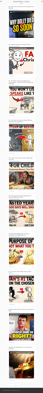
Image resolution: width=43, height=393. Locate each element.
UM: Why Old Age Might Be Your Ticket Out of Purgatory (20, 348)
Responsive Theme (17, 390)
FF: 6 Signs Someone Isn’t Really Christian (20, 44)
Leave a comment (11, 39)
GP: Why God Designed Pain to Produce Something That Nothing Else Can (19, 234)
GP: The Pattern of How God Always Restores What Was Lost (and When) (20, 121)
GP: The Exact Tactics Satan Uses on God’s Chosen (20, 272)
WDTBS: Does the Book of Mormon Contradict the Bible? (21, 310)
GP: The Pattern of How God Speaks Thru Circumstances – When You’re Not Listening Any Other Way (21, 82)
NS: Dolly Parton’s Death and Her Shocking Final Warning (21, 7)
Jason (18, 46)
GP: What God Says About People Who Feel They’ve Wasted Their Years (20, 196)
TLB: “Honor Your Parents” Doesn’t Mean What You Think (21, 158)
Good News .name (21, 2)
